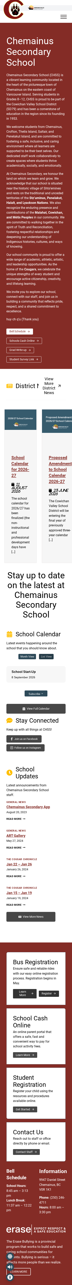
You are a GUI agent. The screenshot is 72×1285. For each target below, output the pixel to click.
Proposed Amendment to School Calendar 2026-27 (60, 469)
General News (16, 802)
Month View (27, 656)
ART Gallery (15, 836)
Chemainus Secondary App (28, 807)
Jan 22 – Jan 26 (19, 864)
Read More (15, 818)
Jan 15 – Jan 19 (19, 893)
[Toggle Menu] (63, 17)
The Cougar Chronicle (21, 859)
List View (46, 656)
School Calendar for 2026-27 (20, 466)
